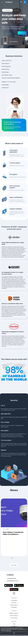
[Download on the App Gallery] (14, 589)
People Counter (5, 69)
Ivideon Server (5, 87)
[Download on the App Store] (8, 585)
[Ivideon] (14, 574)
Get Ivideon (22, 33)
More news (14, 565)
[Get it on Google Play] (19, 585)
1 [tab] (11, 557)
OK (14, 633)
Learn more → (21, 553)
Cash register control (7, 75)
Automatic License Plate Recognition (11, 77)
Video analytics (5, 63)
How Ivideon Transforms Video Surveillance (13, 533)
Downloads (14, 607)
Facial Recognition (6, 66)
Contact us (14, 626)
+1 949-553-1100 (11, 578)
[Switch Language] (21, 1)
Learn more (8, 630)
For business (14, 600)
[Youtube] (14, 593)
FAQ (14, 624)
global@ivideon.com (12, 580)
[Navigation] (1, 2)
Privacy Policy (14, 617)
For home (17, 10)
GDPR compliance (14, 613)
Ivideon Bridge (5, 84)
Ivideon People (5, 72)
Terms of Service (14, 615)
